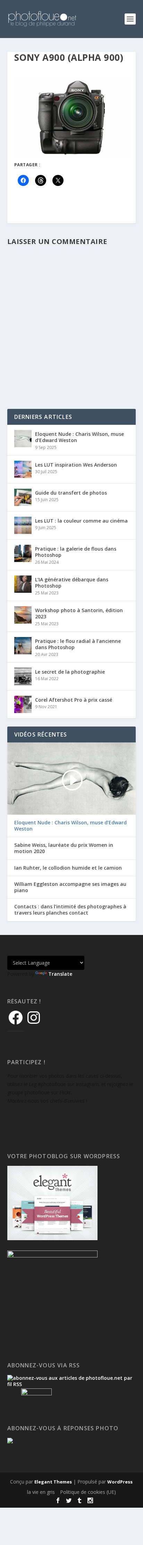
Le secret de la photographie (70, 671)
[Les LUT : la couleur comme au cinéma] (23, 525)
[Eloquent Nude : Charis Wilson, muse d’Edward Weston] (23, 438)
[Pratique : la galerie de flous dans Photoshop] (23, 553)
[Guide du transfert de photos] (23, 497)
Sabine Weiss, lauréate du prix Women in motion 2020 (63, 848)
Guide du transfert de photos (71, 492)
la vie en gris (41, 1492)
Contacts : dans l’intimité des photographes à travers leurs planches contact (70, 909)
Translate (60, 974)
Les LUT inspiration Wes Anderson (76, 464)
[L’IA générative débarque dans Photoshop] (23, 584)
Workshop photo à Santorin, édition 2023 (79, 613)
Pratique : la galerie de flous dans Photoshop (75, 551)
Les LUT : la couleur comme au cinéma (81, 520)
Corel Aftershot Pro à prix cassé (73, 699)
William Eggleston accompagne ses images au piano (70, 887)
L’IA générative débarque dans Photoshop (71, 582)
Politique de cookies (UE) (88, 1492)
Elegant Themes (53, 1482)
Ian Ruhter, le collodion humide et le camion (68, 868)
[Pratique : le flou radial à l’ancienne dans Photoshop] (23, 645)
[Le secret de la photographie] (23, 676)
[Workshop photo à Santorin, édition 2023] (23, 615)
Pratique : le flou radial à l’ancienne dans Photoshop (78, 644)
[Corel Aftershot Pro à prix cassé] (23, 704)
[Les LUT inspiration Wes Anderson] (23, 469)
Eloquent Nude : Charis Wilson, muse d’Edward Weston (79, 437)
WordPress (120, 1482)
